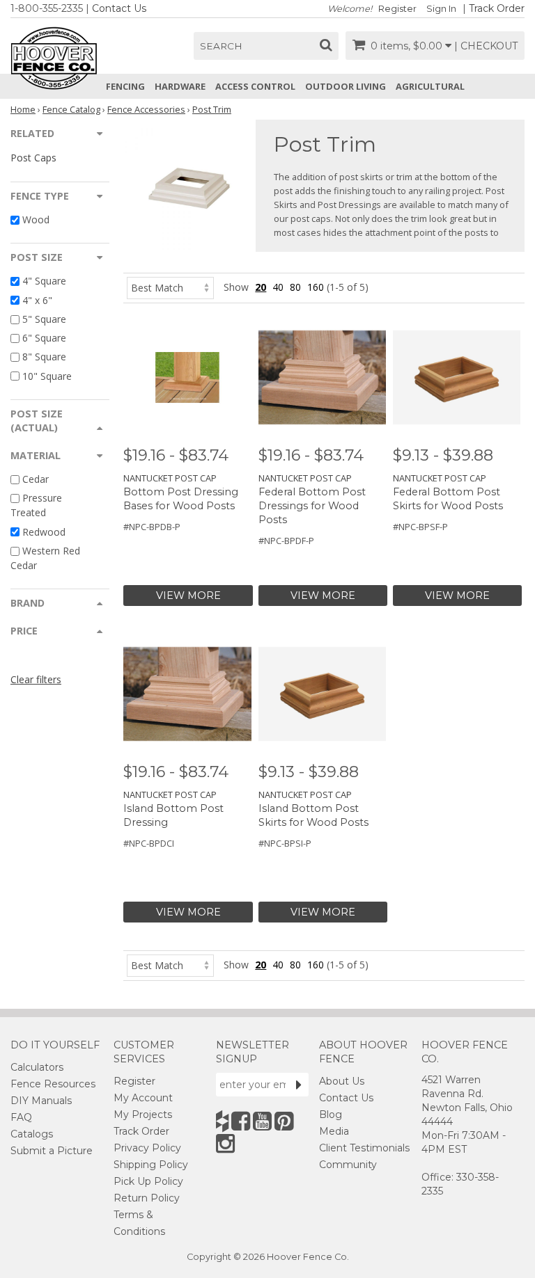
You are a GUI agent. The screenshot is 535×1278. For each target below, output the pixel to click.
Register (397, 8)
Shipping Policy (151, 1164)
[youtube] (262, 1121)
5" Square (44, 319)
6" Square (44, 337)
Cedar (35, 479)
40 (278, 287)
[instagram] (225, 1143)
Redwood (43, 531)
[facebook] (240, 1121)
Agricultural (430, 86)
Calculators (36, 1067)
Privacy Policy (147, 1148)
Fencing (125, 86)
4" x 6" (37, 300)
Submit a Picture (51, 1150)
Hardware (180, 86)
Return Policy (147, 1198)
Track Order (497, 8)
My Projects (143, 1114)
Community (348, 1164)
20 (260, 287)
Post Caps (33, 157)
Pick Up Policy (148, 1181)
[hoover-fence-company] (222, 1121)
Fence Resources (52, 1084)
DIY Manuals (41, 1100)
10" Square (47, 376)
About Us (341, 1081)
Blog (330, 1114)
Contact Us (119, 8)
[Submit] (299, 1084)
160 (315, 287)
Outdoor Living (345, 86)
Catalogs (31, 1134)
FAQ (21, 1117)
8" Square (44, 357)
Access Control (255, 86)
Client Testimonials (364, 1148)
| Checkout (486, 46)
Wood (35, 219)
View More (188, 595)
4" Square (44, 281)
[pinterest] (283, 1121)
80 (295, 287)
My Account (143, 1098)
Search (221, 45)
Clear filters (35, 679)
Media (334, 1131)
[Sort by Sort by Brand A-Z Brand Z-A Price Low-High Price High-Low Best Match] (170, 287)
